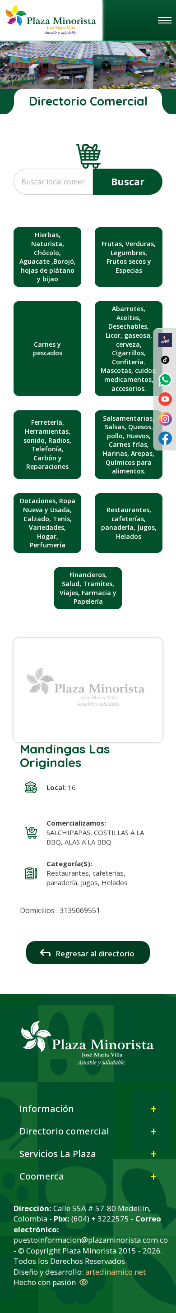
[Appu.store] (165, 339)
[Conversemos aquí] (165, 379)
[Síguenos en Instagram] (165, 418)
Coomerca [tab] (41, 1176)
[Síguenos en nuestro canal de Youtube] (165, 398)
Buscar (127, 181)
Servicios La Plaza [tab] (57, 1154)
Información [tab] (46, 1108)
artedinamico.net (115, 1272)
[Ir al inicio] (51, 19)
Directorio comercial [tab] (64, 1131)
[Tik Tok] (165, 359)
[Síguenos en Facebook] (165, 438)
